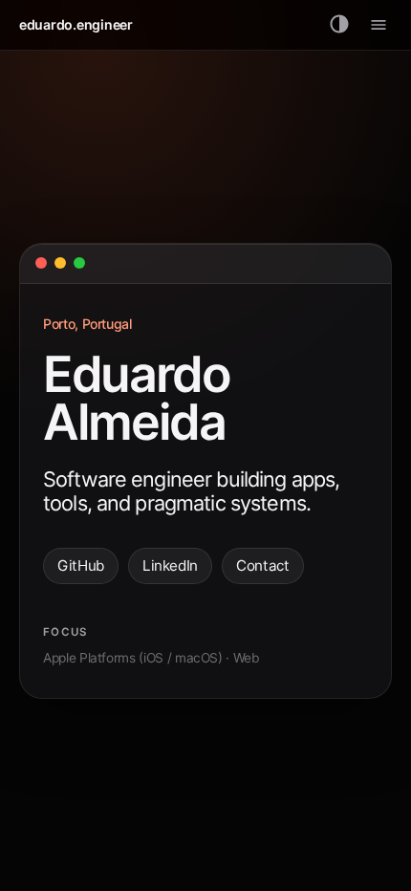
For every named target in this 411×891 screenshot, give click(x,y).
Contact (263, 565)
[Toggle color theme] (340, 24)
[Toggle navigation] (378, 24)
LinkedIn (170, 565)
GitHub (80, 565)
